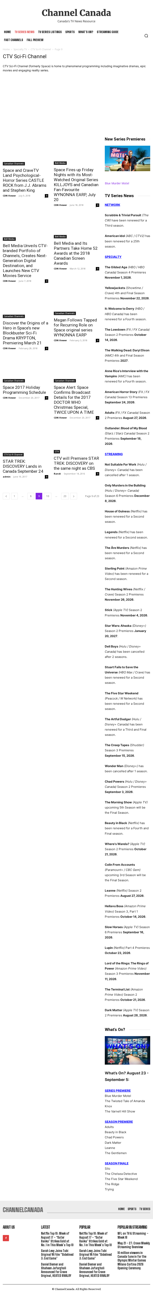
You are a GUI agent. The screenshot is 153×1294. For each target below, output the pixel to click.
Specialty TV (20, 49)
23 (65, 496)
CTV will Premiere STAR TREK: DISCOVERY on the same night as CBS (76, 463)
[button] (146, 36)
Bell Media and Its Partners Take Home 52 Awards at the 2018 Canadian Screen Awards (76, 253)
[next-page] (73, 496)
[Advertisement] (76, 106)
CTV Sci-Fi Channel (41, 49)
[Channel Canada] (76, 15)
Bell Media (60, 163)
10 (47, 496)
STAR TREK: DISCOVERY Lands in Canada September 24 (23, 466)
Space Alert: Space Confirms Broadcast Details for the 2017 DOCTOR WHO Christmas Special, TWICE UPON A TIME (74, 400)
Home (6, 49)
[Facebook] (6, 1238)
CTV (57, 451)
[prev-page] (6, 496)
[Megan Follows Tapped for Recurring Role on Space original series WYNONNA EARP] (76, 303)
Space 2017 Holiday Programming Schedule (24, 390)
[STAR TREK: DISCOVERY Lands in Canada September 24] (25, 442)
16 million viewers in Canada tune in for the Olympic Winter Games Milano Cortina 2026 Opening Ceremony (132, 1260)
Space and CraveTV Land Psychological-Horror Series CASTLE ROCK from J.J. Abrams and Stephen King (24, 180)
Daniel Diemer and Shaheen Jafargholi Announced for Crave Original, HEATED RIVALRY (56, 1270)
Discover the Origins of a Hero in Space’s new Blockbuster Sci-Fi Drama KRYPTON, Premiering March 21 (25, 333)
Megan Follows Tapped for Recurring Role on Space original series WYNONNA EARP (75, 327)
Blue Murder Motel (117, 183)
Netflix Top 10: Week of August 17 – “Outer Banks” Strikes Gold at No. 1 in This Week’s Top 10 (57, 1239)
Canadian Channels (14, 163)
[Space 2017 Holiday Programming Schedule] (25, 370)
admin (7, 476)
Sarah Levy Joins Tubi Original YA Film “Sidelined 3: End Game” (57, 1254)
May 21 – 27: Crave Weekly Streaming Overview (134, 1245)
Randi (57, 473)
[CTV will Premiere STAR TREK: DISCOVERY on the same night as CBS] (76, 440)
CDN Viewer (9, 195)
